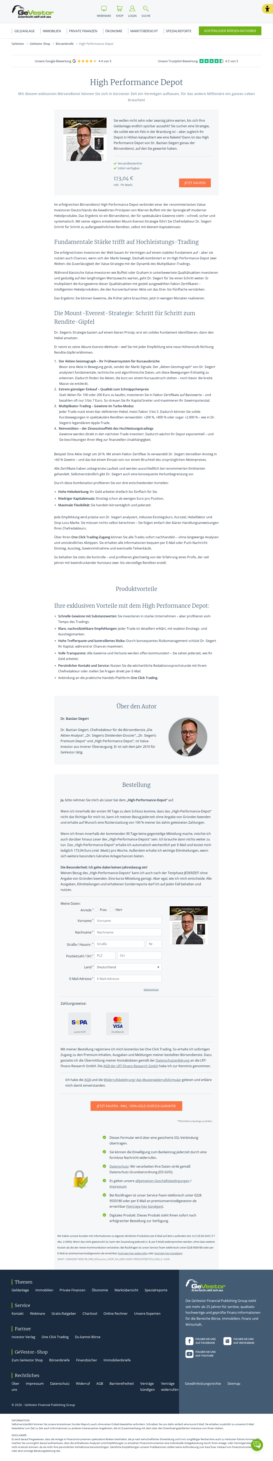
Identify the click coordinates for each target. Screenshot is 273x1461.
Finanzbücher (86, 1360)
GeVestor (18, 44)
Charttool (90, 1313)
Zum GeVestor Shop (27, 1360)
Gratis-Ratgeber (64, 1313)
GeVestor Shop (40, 44)
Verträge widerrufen (169, 1386)
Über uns (15, 1386)
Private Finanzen (83, 31)
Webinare (37, 1313)
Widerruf (83, 1383)
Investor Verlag (23, 1337)
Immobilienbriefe (117, 1360)
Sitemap (233, 1383)
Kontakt (18, 1313)
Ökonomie (113, 31)
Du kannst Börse (88, 1337)
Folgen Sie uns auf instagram (243, 1341)
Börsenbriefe (65, 44)
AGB (99, 1383)
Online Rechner (116, 1313)
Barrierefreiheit (122, 1383)
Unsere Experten (147, 1313)
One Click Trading (55, 1337)
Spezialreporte (178, 31)
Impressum (35, 1383)
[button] (267, 9)
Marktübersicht (144, 31)
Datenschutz (60, 1383)
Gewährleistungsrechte (203, 1383)
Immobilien (52, 31)
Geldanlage (24, 31)
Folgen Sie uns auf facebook (205, 1341)
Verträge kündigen (147, 1386)
